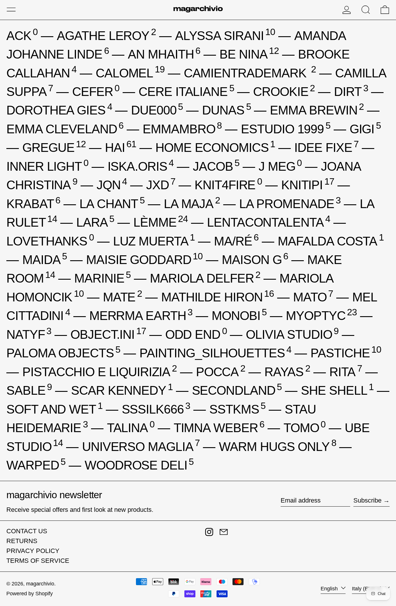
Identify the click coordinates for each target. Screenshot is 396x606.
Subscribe (367, 500)
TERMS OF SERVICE (37, 560)
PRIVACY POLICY (32, 550)
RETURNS (21, 541)
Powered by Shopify (29, 593)
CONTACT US (26, 531)
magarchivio (40, 584)
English (330, 589)
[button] (365, 10)
